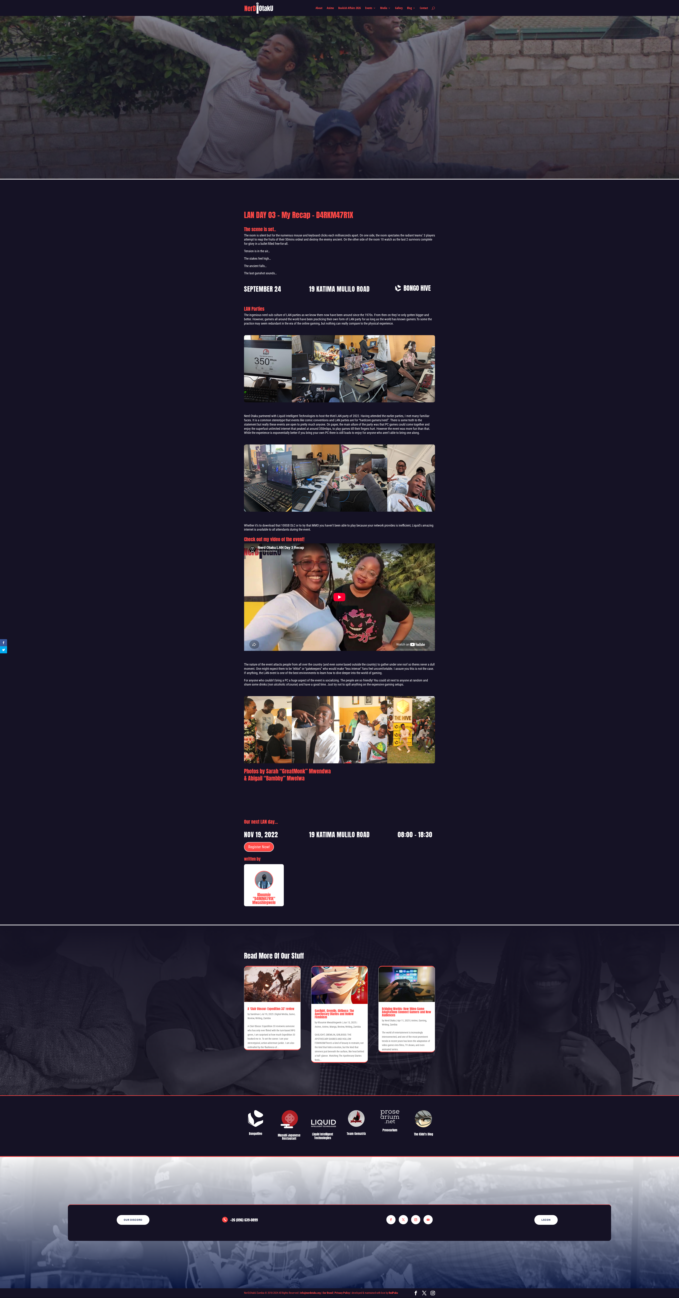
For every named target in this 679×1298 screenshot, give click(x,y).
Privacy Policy (342, 1292)
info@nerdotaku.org (310, 1292)
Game (292, 1014)
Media (383, 8)
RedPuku (393, 1292)
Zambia (267, 1018)
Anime (330, 8)
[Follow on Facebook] (391, 1219)
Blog (409, 8)
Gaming (422, 1020)
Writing (258, 1018)
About (319, 8)
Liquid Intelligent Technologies (322, 1136)
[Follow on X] (403, 1219)
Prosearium (389, 1130)
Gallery (399, 8)
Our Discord (133, 1219)
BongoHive (255, 1133)
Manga (333, 1026)
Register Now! (259, 847)
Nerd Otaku (390, 1020)
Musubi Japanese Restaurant (289, 1137)
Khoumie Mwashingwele (330, 1022)
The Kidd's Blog (423, 1134)
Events (368, 8)
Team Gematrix (356, 1133)
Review (251, 1018)
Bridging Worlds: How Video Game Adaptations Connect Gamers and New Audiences (406, 1011)
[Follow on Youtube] (428, 1219)
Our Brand (328, 1292)
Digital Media (281, 1014)
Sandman (255, 1014)
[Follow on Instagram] (415, 1219)
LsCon (546, 1219)
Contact (424, 8)
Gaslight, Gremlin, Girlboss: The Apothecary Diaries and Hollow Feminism (334, 1013)
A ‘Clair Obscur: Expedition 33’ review (271, 1008)
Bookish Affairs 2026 (349, 8)
